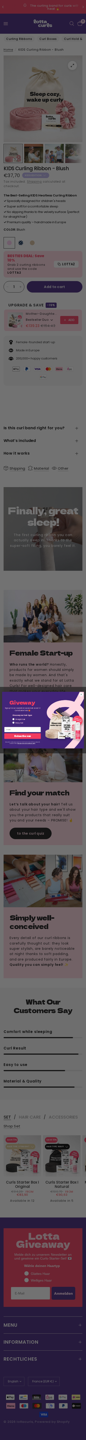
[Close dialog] (81, 694)
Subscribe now (22, 735)
